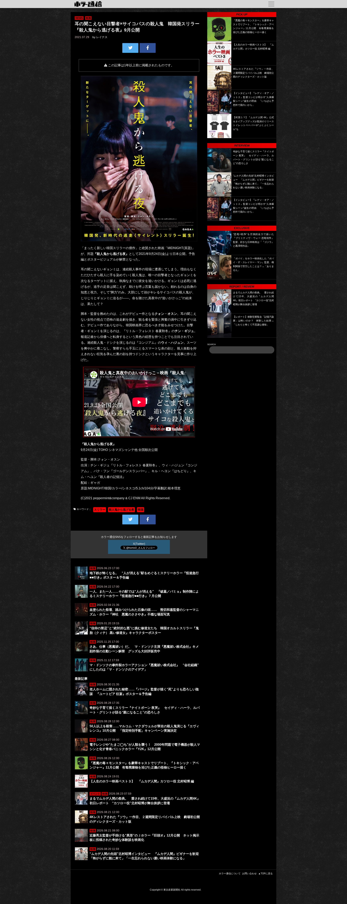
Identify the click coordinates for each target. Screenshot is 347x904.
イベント (95, 793)
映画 (88, 18)
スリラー (99, 509)
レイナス (101, 37)
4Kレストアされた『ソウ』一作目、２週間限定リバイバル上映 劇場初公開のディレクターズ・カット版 (253, 73)
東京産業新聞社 (171, 889)
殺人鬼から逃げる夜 (121, 509)
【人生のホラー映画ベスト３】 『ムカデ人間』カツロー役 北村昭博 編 (142, 781)
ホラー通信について (230, 873)
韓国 (140, 509)
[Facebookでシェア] (148, 48)
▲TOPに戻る (265, 873)
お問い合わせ (249, 873)
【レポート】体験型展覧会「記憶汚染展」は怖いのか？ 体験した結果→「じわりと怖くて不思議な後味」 (253, 320)
